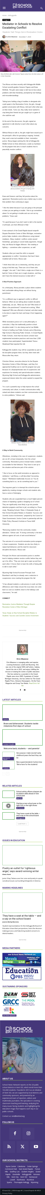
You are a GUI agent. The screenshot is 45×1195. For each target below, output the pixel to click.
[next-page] (7, 773)
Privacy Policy (7, 1193)
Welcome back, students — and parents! (21, 748)
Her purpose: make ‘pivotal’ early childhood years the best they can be (29, 755)
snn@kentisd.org (18, 1116)
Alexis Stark (6, 874)
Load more (21, 824)
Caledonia (22, 1166)
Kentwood (33, 1177)
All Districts (20, 808)
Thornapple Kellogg (21, 1182)
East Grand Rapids (6, 758)
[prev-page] (3, 773)
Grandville (16, 1174)
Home (4, 15)
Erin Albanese (12, 37)
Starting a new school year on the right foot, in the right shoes (29, 804)
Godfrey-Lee (15, 1171)
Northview (21, 1180)
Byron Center (11, 1166)
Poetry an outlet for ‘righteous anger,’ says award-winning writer (20, 870)
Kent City (15, 1177)
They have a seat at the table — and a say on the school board (28, 814)
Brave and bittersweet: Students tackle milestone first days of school (21, 724)
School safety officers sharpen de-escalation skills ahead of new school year (29, 794)
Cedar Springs (32, 1166)
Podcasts (6, 768)
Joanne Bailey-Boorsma (10, 922)
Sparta (5, 719)
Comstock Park (11, 1169)
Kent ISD (19, 798)
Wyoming (34, 1182)
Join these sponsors (9, 1015)
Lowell (12, 1180)
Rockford (30, 1180)
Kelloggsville (12, 15)
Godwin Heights (9, 744)
